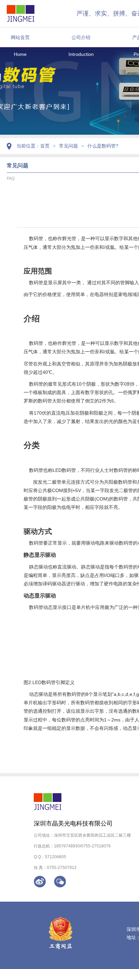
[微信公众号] (60, 881)
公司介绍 (81, 37)
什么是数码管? (102, 146)
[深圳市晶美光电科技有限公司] (20, 13)
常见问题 (68, 146)
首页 (45, 146)
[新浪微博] (40, 881)
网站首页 (20, 37)
